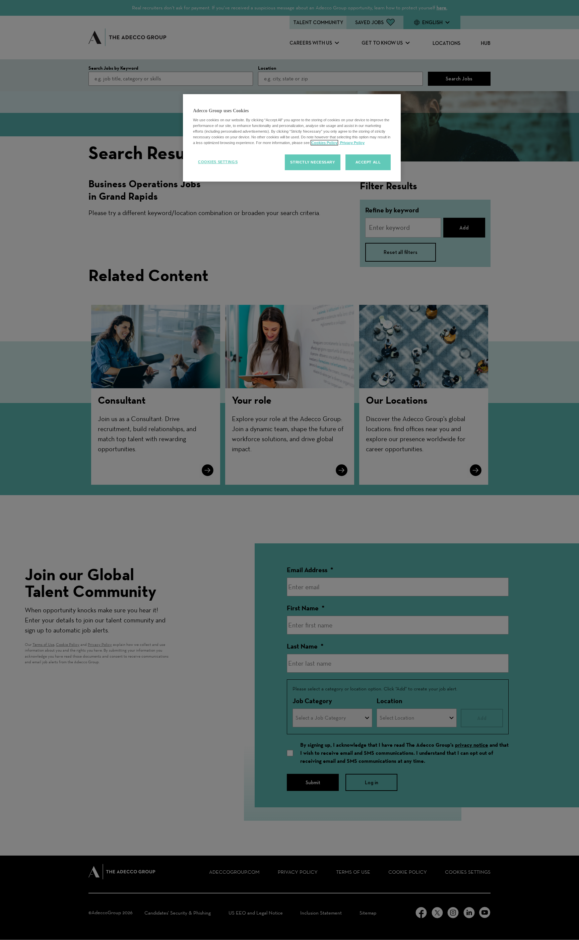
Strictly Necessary (312, 162)
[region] (292, 138)
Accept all (368, 162)
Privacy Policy (352, 143)
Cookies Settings (218, 162)
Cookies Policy (324, 143)
